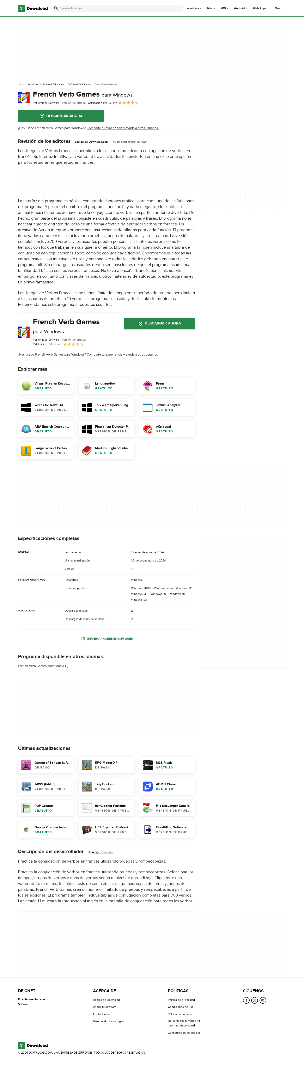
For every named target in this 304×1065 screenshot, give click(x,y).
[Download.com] (33, 8)
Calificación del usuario (102, 103)
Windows (193, 8)
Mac (210, 8)
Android (239, 8)
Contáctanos (101, 1014)
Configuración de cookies (184, 1032)
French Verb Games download (40, 666)
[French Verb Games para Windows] (24, 97)
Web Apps (259, 8)
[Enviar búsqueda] (56, 8)
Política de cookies (180, 1014)
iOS (223, 8)
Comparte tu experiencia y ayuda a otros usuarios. (123, 128)
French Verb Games (83, 94)
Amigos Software (103, 852)
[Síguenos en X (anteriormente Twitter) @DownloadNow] (254, 1000)
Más (277, 8)
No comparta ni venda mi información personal (184, 1023)
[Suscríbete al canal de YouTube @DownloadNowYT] (263, 1000)
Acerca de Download (106, 1000)
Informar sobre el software (110, 638)
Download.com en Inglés (108, 1021)
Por (46, 103)
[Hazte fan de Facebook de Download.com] (246, 1000)
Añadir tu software (104, 1007)
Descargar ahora (64, 116)
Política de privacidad (181, 1000)
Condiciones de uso (181, 1007)
